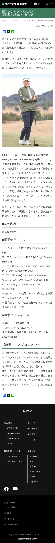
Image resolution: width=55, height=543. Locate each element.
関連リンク (34, 482)
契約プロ (32, 434)
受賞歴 (32, 477)
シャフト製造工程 (13, 456)
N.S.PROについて (12, 451)
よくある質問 (9, 507)
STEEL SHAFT (12, 428)
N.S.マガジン (33, 440)
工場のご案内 (35, 472)
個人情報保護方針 (11, 525)
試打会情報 (33, 428)
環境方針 (33, 466)
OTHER (10, 443)
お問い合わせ (9, 503)
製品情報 (8, 423)
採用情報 (7, 513)
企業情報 (32, 451)
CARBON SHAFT (13, 433)
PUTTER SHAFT (13, 438)
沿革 (31, 461)
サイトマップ (9, 519)
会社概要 (33, 456)
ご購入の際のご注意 (14, 461)
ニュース (32, 423)
